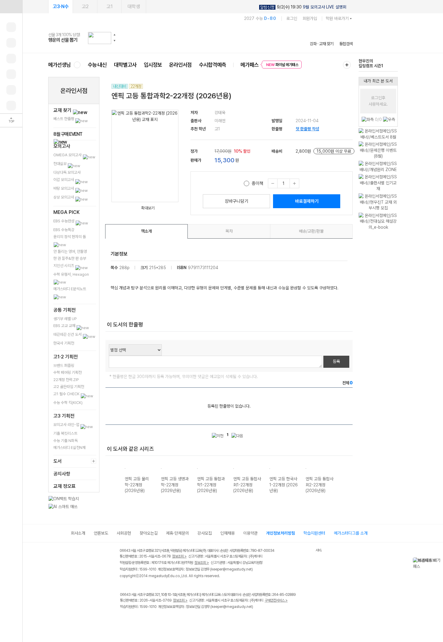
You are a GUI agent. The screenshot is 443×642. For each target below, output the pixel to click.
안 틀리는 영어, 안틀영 (70, 251)
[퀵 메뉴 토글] (11, 6)
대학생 (133, 6)
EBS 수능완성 (64, 221)
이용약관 (250, 533)
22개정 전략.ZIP (66, 379)
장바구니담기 (236, 201)
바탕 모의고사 (64, 188)
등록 (336, 361)
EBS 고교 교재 (64, 325)
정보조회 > (179, 556)
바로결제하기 (307, 201)
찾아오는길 (149, 533)
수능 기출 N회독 (65, 440)
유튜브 (173, 619)
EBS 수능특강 (63, 229)
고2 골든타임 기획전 (68, 386)
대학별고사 (125, 65)
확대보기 (148, 208)
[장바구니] (11, 90)
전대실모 (60, 163)
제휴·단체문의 (177, 533)
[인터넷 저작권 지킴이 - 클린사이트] (308, 551)
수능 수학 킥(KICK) (68, 402)
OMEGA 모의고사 (68, 155)
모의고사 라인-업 (66, 424)
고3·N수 (61, 6)
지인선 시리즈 (64, 265)
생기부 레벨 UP (65, 318)
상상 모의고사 (64, 197)
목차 (229, 231)
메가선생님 (59, 65)
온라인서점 (180, 65)
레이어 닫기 (438, 561)
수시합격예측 (212, 65)
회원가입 (310, 18)
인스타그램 (136, 619)
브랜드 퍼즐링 (63, 365)
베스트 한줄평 (64, 118)
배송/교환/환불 (311, 231)
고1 (109, 6)
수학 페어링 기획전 (67, 372)
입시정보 (153, 65)
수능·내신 (97, 65)
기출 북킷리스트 (65, 433)
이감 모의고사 (64, 179)
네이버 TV (160, 619)
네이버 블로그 (148, 619)
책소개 (146, 231)
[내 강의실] (11, 27)
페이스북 (123, 619)
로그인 (291, 18)
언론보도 (101, 533)
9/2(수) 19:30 (303, 7)
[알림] (11, 58)
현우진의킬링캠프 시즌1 (371, 63)
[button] (114, 35)
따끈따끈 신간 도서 (68, 334)
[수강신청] (11, 43)
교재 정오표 (64, 486)
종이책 (257, 183)
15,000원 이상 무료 (334, 151)
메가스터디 (200, 37)
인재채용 (227, 533)
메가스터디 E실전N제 (69, 447)
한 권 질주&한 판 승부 (69, 258)
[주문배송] (11, 105)
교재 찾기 (63, 110)
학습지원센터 (314, 533)
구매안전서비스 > (276, 600)
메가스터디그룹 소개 (351, 533)
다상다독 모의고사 (67, 172)
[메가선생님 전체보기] (77, 65)
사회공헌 (124, 533)
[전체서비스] (347, 65)
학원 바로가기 (337, 18)
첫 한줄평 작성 (307, 128)
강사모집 (204, 533)
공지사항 (61, 474)
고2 (85, 6)
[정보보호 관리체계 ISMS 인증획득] (297, 551)
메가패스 (249, 65)
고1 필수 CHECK (66, 394)
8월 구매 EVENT (67, 134)
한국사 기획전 (63, 343)
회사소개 (78, 533)
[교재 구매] (11, 74)
